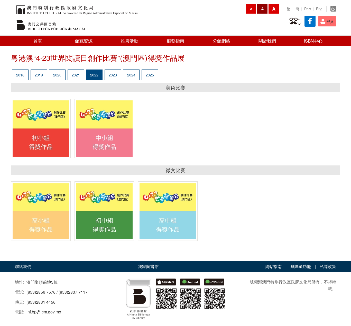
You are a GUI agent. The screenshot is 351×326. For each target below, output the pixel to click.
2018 (20, 74)
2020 (57, 74)
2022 (94, 74)
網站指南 (273, 266)
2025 (150, 74)
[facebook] (310, 21)
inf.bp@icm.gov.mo (43, 312)
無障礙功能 (300, 266)
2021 (76, 74)
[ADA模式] (333, 9)
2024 (131, 74)
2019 (39, 74)
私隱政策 (328, 266)
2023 (113, 74)
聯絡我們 (23, 266)
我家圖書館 (148, 266)
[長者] (295, 21)
